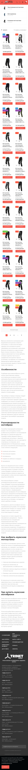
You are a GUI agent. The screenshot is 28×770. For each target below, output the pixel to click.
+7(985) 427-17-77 (12, 731)
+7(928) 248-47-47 (13, 697)
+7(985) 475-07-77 (7, 675)
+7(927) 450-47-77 (12, 722)
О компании (6, 635)
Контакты (5, 642)
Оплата (14, 645)
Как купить (5, 639)
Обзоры (15, 648)
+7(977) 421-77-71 (7, 690)
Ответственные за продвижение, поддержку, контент (14, 661)
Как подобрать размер (16, 635)
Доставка (5, 648)
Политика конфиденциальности (13, 750)
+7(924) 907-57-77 (9, 738)
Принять (5, 766)
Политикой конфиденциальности (9, 762)
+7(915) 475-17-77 (7, 682)
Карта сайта (16, 639)
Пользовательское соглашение (13, 754)
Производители (17, 642)
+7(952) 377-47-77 (13, 713)
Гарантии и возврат (5, 645)
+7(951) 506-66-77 (12, 705)
